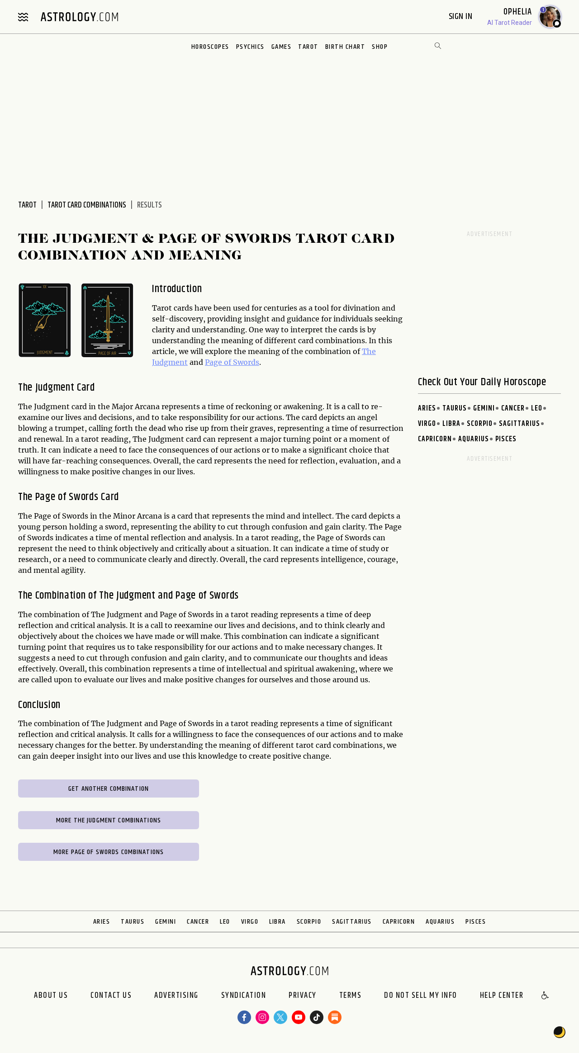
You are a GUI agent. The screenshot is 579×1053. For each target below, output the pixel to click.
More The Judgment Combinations (108, 820)
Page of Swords (232, 362)
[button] (545, 996)
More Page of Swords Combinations (108, 852)
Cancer (513, 408)
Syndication (243, 996)
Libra (451, 424)
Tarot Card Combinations (86, 205)
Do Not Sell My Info (420, 996)
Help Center (502, 996)
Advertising (176, 996)
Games (281, 46)
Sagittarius (519, 424)
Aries (427, 408)
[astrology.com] (79, 16)
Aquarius (473, 439)
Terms (350, 996)
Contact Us (111, 996)
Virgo (427, 424)
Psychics (250, 46)
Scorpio (480, 424)
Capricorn (435, 439)
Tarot (308, 46)
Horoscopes (210, 46)
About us (51, 996)
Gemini (484, 408)
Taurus (454, 408)
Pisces (506, 439)
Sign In (462, 16)
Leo (536, 408)
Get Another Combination (108, 788)
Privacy (303, 996)
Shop (380, 46)
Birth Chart (345, 46)
